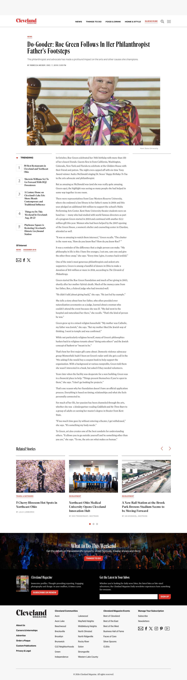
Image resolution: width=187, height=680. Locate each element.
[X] (151, 628)
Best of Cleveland (111, 616)
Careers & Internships (27, 630)
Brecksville (60, 631)
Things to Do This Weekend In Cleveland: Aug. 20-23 (36, 215)
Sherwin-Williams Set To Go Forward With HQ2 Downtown (36, 182)
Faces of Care (109, 636)
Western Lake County (88, 657)
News (78, 22)
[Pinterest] (161, 628)
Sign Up (165, 596)
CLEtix (106, 646)
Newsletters (143, 621)
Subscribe (151, 21)
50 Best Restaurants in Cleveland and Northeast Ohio (36, 169)
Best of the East (110, 621)
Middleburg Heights (87, 626)
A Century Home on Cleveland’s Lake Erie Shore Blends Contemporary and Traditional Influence (34, 198)
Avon (57, 616)
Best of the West (111, 626)
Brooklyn (59, 636)
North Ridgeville (85, 636)
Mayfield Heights (86, 621)
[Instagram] (156, 628)
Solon (81, 646)
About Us (20, 625)
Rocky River (83, 641)
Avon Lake (59, 621)
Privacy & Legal (23, 651)
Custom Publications (26, 645)
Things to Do (94, 22)
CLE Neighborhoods (64, 646)
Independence (61, 657)
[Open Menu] (169, 22)
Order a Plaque (23, 640)
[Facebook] (146, 628)
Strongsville (83, 651)
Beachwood (60, 626)
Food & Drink (113, 22)
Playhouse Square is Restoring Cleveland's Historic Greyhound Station (35, 229)
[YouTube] (167, 628)
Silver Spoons (109, 641)
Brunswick (59, 641)
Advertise (21, 635)
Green (57, 651)
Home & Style (133, 22)
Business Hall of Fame (113, 631)
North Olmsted (85, 631)
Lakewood (83, 616)
